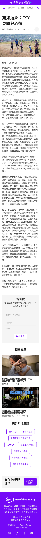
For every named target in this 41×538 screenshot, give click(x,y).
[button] (4, 8)
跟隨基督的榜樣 (20, 451)
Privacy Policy (25, 525)
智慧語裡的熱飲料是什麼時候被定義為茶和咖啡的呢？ (14, 412)
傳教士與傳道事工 (8, 29)
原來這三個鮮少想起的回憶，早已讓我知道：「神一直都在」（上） (17, 380)
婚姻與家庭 (27, 431)
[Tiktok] (16, 533)
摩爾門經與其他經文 (20, 458)
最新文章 (30, 8)
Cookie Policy (21, 527)
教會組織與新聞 (27, 445)
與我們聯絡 (12, 525)
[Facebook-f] (24, 533)
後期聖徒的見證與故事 (20, 438)
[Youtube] (31, 533)
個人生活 (21, 8)
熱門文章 (11, 8)
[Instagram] (9, 533)
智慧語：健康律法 (8, 416)
